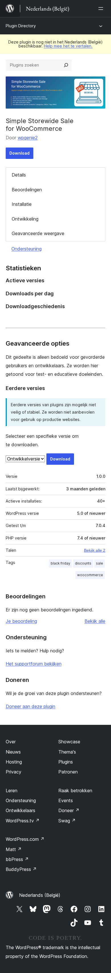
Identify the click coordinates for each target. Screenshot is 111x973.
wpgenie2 (28, 137)
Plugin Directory (21, 25)
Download (19, 153)
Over (11, 741)
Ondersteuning (26, 249)
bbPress (17, 859)
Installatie (22, 204)
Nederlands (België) (39, 895)
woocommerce (90, 575)
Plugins (65, 762)
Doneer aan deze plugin (30, 706)
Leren (11, 790)
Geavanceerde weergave (38, 233)
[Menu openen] (102, 8)
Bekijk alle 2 (94, 550)
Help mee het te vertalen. (68, 45)
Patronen (68, 772)
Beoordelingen (27, 189)
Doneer (68, 810)
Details (19, 175)
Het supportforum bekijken (33, 664)
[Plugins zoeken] (66, 65)
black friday (60, 563)
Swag (67, 820)
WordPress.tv (23, 820)
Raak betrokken (75, 790)
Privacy (13, 772)
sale (99, 563)
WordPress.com (25, 839)
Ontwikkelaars (20, 810)
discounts (83, 563)
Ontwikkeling (25, 219)
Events (65, 800)
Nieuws (13, 752)
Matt (14, 849)
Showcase (69, 741)
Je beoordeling (21, 621)
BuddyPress (21, 869)
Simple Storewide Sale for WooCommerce (39, 124)
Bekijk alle (95, 621)
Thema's (67, 752)
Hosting (14, 762)
